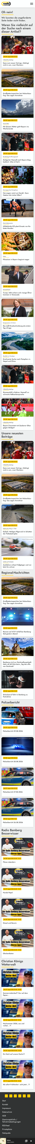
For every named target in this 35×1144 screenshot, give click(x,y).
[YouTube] (19, 1095)
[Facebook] (10, 1095)
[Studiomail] (24, 1095)
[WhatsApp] (6, 1095)
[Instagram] (15, 1095)
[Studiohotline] (28, 1095)
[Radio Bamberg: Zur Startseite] (15, 4)
